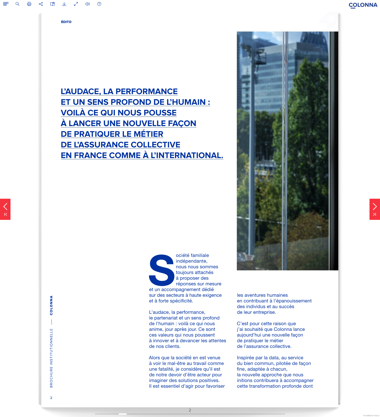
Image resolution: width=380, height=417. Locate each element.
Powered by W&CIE (371, 416)
